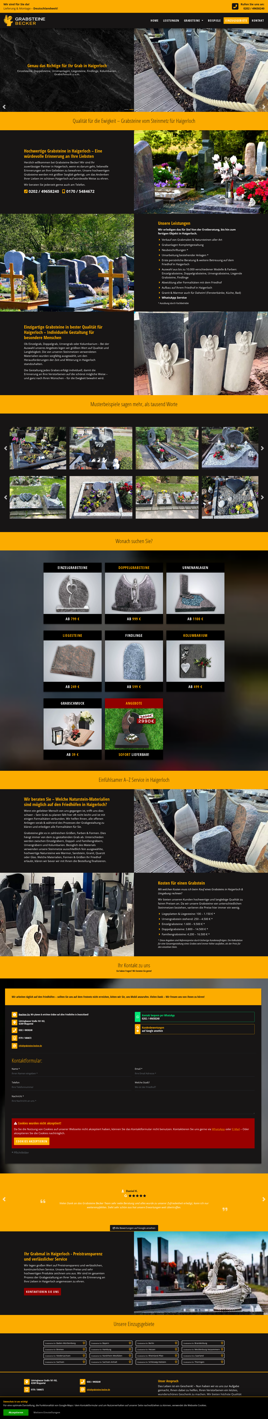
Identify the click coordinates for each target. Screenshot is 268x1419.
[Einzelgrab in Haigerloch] (101, 497)
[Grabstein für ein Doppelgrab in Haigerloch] (233, 448)
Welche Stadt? (142, 1082)
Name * (16, 1068)
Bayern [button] (100, 1343)
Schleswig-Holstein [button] (151, 1362)
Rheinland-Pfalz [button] (150, 1355)
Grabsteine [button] (192, 20)
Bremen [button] (54, 1349)
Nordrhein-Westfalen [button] (106, 1355)
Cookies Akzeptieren (31, 1141)
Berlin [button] (145, 1343)
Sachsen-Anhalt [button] (104, 1362)
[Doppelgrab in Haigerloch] (34, 448)
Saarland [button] (193, 1355)
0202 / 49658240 (253, 8)
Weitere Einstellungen (47, 1412)
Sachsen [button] (54, 1362)
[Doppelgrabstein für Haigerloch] (101, 448)
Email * (138, 1068)
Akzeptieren (16, 1412)
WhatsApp (218, 1129)
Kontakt (258, 20)
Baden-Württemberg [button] (60, 1343)
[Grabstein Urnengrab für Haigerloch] (34, 497)
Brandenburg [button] (195, 1343)
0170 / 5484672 (25, 1037)
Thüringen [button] (193, 1362)
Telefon (16, 1082)
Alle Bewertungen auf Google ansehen (135, 1228)
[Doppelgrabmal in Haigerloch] (167, 448)
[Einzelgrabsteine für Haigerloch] (167, 497)
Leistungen (171, 20)
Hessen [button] (146, 1349)
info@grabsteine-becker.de (30, 1045)
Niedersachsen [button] (57, 1355)
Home (154, 20)
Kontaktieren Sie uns (42, 1292)
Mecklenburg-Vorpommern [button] (201, 1349)
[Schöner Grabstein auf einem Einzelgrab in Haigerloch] (233, 497)
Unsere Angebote (67, 77)
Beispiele (214, 20)
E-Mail (236, 1129)
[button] (4, 106)
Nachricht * (18, 1096)
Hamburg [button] (101, 1349)
